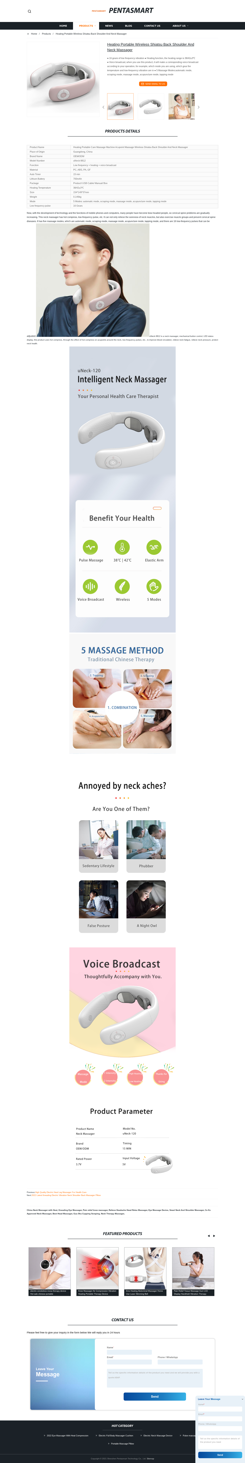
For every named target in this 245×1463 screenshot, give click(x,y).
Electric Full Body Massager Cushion (116, 1435)
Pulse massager (190, 1435)
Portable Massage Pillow (122, 1443)
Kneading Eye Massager (70, 1210)
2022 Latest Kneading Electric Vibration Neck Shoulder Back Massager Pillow (66, 1195)
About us (179, 26)
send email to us (155, 84)
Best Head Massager (62, 1214)
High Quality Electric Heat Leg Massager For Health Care (60, 1192)
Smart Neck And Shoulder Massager (186, 1210)
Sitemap (150, 1458)
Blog (128, 26)
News (109, 26)
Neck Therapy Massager (112, 1214)
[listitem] (122, 106)
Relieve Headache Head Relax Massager (128, 1210)
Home (63, 26)
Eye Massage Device (158, 1210)
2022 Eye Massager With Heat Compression (67, 1435)
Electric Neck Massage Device (158, 1435)
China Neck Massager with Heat (42, 1210)
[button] (29, 11)
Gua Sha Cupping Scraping (86, 1214)
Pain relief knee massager (95, 1210)
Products (86, 26)
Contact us (152, 26)
